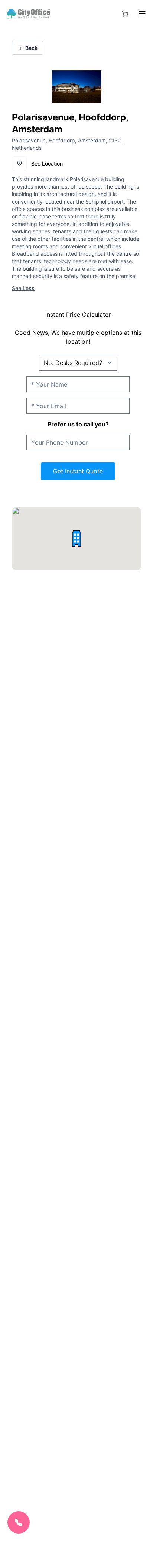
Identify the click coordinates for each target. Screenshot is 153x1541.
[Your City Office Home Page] (28, 13)
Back (31, 48)
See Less (23, 288)
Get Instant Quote (78, 471)
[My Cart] (125, 12)
